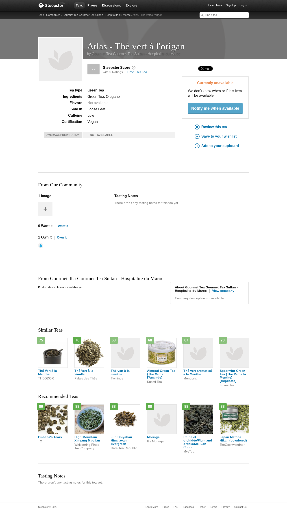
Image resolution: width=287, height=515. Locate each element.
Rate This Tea (137, 72)
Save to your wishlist (219, 136)
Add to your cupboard (220, 146)
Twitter (202, 507)
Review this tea (214, 127)
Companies (53, 15)
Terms (213, 507)
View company (223, 290)
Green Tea (95, 90)
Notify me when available (215, 108)
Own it (62, 237)
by (133, 54)
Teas (79, 5)
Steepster (54, 5)
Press (166, 507)
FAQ (176, 507)
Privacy (226, 507)
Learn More (215, 5)
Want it (63, 226)
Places (92, 5)
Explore (131, 5)
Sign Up (231, 5)
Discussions (111, 5)
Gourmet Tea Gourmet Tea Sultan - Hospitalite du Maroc (96, 15)
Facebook (188, 507)
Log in (243, 5)
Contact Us (240, 507)
